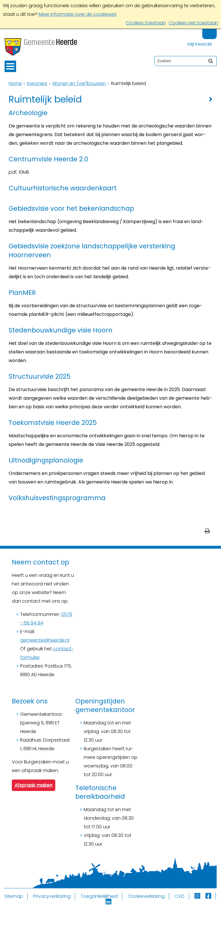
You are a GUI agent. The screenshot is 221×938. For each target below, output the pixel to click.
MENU (10, 66)
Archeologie (28, 112)
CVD (179, 896)
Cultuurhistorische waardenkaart (63, 188)
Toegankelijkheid (99, 896)
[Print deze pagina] (207, 531)
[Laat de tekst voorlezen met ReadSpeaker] (213, 31)
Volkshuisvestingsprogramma (57, 497)
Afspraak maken (33, 785)
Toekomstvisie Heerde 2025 (53, 422)
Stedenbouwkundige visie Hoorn (61, 330)
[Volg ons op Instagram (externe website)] (198, 896)
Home (15, 83)
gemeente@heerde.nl (44, 640)
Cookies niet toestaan (193, 23)
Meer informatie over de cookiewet (78, 14)
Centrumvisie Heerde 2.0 (48, 159)
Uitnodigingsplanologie (46, 460)
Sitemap (13, 896)
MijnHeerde (200, 44)
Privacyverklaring (52, 896)
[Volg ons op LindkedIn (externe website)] (109, 902)
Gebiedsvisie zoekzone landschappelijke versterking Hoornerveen (92, 250)
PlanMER (22, 292)
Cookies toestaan (146, 23)
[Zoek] (210, 61)
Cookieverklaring (146, 896)
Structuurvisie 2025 (40, 376)
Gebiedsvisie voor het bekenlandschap (71, 208)
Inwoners (37, 83)
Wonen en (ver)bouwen (79, 83)
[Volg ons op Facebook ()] (210, 896)
